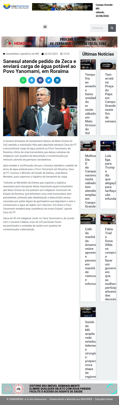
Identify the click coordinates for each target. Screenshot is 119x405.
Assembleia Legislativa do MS (22, 53)
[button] (45, 26)
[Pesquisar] (112, 28)
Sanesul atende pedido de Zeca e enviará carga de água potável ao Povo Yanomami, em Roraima (39, 66)
